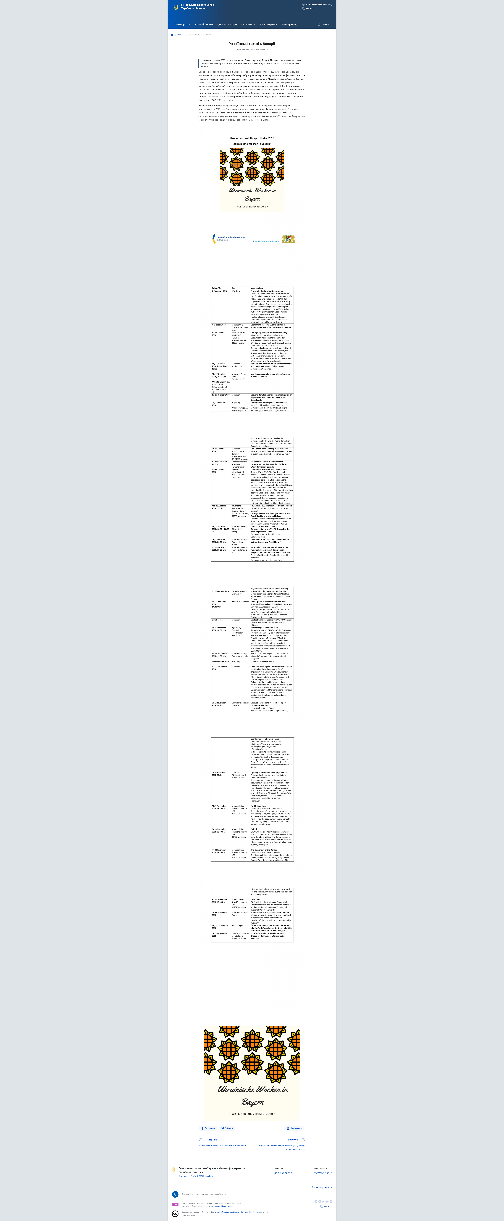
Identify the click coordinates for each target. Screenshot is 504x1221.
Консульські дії (248, 24)
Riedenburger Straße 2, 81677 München (196, 1176)
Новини (180, 35)
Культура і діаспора (227, 24)
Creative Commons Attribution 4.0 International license (237, 1212)
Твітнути (229, 1128)
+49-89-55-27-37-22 (284, 1173)
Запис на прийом (268, 24)
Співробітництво (204, 24)
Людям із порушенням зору (319, 5)
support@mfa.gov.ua (223, 1206)
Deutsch (310, 8)
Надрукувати (296, 1128)
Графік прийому (289, 24)
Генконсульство (183, 24)
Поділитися (210, 1128)
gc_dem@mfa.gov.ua (323, 1173)
